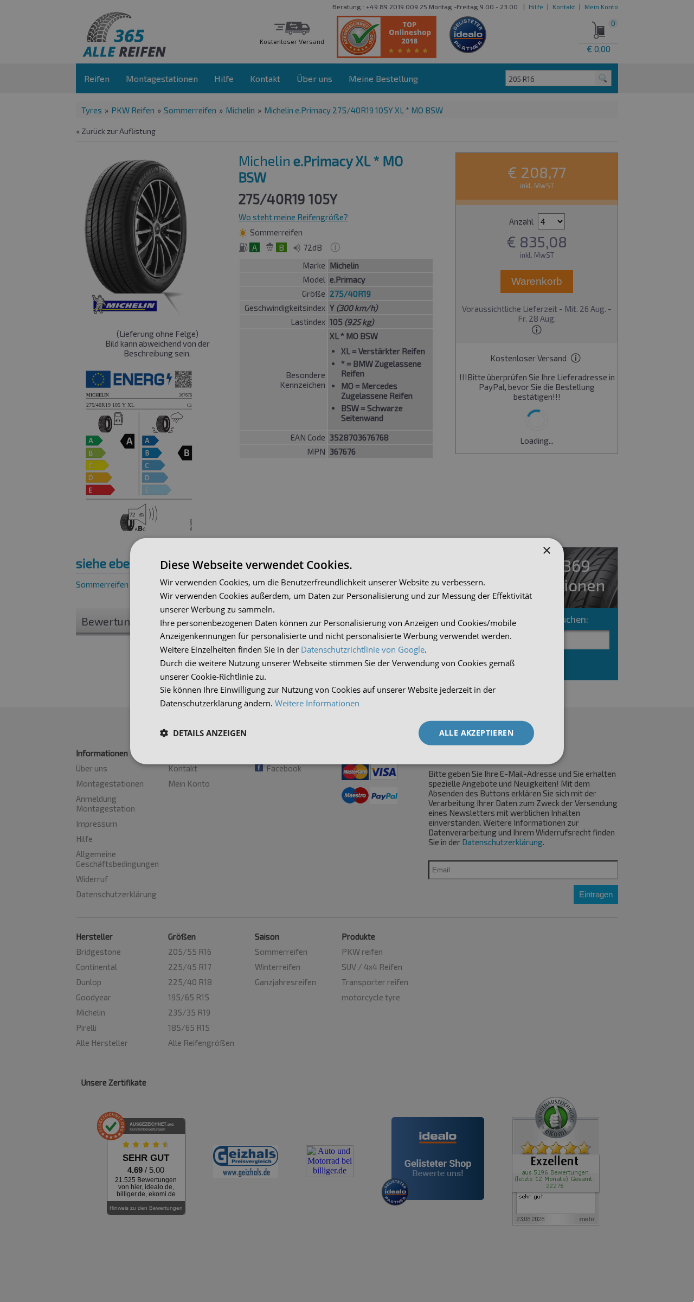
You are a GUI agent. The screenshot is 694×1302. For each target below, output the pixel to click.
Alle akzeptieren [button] (476, 732)
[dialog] (347, 651)
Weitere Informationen (317, 703)
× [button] (546, 551)
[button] (203, 733)
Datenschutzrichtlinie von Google (363, 649)
